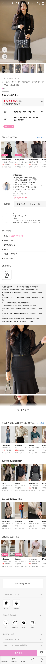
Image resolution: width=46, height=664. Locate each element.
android (16, 608)
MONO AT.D (6, 521)
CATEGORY (5, 661)
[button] (42, 28)
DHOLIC (17, 483)
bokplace (18, 559)
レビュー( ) (35, 204)
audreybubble (6, 160)
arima (30, 521)
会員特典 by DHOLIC (23, 583)
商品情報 (7, 204)
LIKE (32, 661)
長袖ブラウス (14, 79)
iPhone (6, 608)
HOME (23, 661)
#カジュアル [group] (9, 126)
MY (41, 661)
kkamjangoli (6, 445)
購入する (18, 653)
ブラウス (5, 79)
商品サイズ (21, 204)
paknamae (5, 559)
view (41, 186)
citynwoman (33, 559)
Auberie (31, 445)
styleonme (18, 445)
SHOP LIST (14, 661)
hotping (4, 483)
